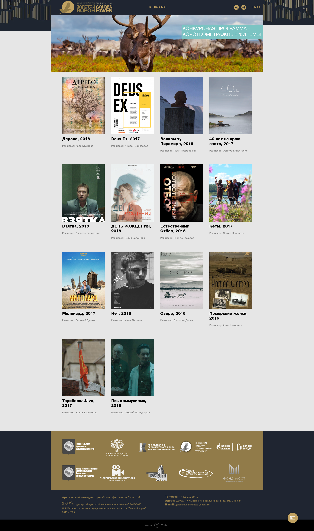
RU (259, 7)
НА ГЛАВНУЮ (157, 7)
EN (254, 7)
